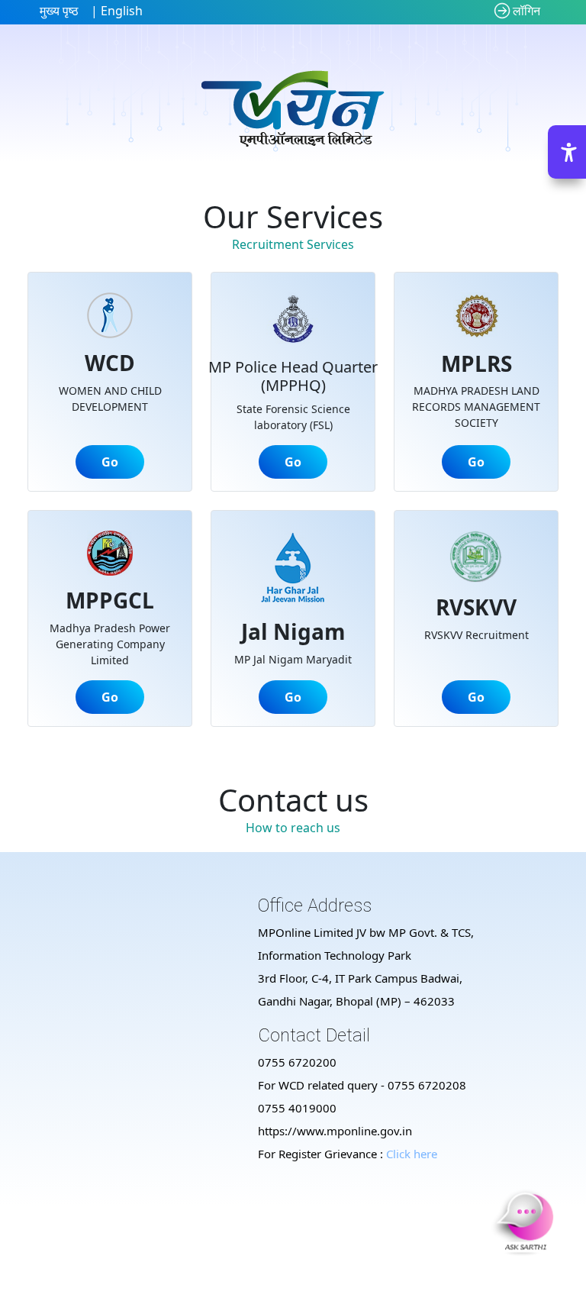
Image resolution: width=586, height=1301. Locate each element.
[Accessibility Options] (567, 152)
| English (115, 10)
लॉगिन (526, 10)
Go (109, 462)
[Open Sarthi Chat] (525, 1221)
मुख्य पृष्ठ (59, 10)
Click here (411, 1153)
